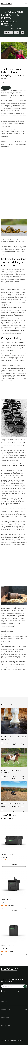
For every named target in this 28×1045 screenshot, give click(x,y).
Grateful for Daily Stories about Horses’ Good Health (12, 805)
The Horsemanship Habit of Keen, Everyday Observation (13, 16)
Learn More (14, 864)
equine (17, 32)
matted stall (10, 612)
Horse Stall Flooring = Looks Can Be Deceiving (13, 738)
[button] (25, 3)
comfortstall (8, 32)
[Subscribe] (25, 986)
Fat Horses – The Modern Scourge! (11, 771)
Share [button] (4, 82)
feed (22, 32)
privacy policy (15, 991)
